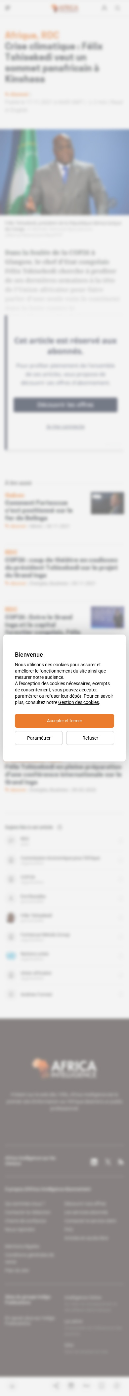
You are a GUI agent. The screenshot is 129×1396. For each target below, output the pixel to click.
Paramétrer (39, 738)
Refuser (90, 738)
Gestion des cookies (78, 702)
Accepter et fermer (64, 720)
